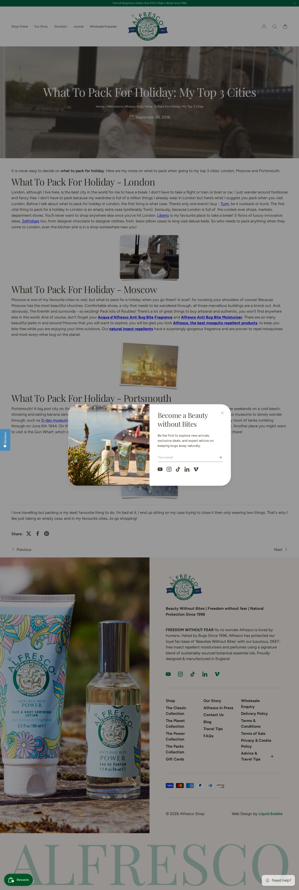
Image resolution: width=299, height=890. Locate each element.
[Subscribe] (217, 457)
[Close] (222, 412)
